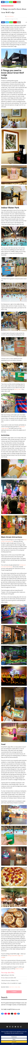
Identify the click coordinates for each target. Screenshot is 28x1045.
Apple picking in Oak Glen (7, 975)
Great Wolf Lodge (13, 987)
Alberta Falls (17, 389)
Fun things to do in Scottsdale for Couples (11, 983)
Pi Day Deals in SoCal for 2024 (8, 978)
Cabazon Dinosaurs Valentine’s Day (9, 980)
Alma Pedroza (10, 16)
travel (19, 987)
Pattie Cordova (19, 968)
